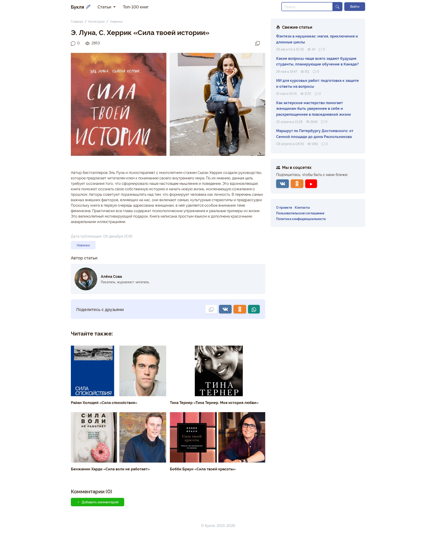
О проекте (284, 207)
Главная (77, 21)
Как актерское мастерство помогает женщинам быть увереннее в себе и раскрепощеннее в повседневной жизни (313, 108)
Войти (354, 6)
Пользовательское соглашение (300, 213)
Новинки (116, 21)
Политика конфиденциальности (301, 218)
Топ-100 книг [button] (136, 6)
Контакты (302, 207)
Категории (96, 21)
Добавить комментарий (100, 502)
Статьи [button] (105, 6)
